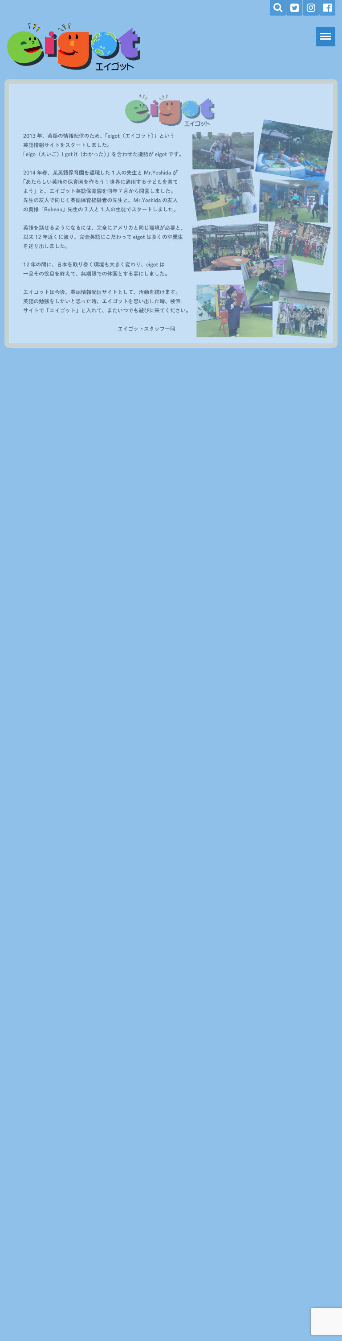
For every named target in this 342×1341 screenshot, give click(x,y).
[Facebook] (327, 8)
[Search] (278, 8)
